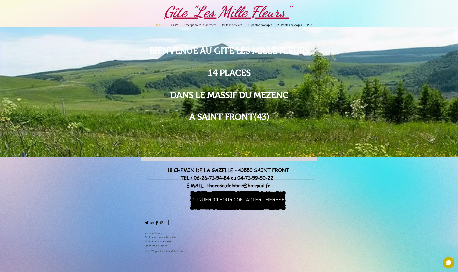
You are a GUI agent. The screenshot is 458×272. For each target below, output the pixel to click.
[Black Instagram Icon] (162, 223)
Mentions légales (153, 233)
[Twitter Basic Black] (147, 223)
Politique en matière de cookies (161, 237)
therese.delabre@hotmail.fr (238, 185)
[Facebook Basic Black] (157, 223)
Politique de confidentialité (158, 241)
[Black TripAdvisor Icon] (152, 223)
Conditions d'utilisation (156, 245)
